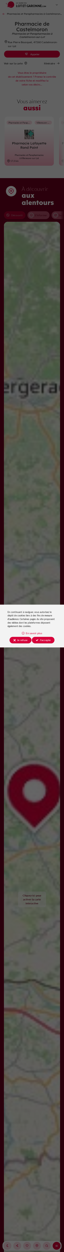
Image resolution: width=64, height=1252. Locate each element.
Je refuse (22, 640)
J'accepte (45, 640)
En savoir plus (34, 633)
